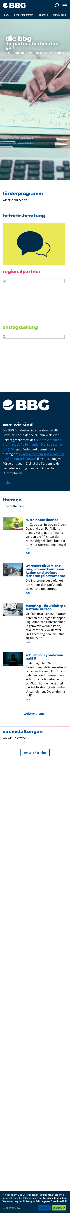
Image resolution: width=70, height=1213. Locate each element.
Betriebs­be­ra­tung (24, 216)
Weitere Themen (35, 713)
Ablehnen (44, 1207)
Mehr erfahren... (11, 1207)
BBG (6, 14)
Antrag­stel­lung (20, 327)
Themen (43, 14)
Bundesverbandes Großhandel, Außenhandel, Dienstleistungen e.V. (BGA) (33, 444)
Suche (56, 5)
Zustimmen (59, 1207)
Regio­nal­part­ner (22, 271)
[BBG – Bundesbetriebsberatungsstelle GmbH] (14, 4)
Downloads (59, 14)
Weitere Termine (35, 752)
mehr (6, 482)
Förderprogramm (23, 14)
